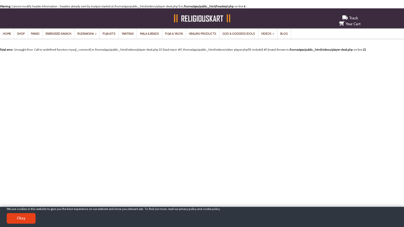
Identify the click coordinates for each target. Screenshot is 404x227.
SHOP (21, 34)
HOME (7, 34)
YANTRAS (128, 34)
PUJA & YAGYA (174, 34)
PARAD (35, 34)
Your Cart (353, 24)
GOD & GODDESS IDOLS (238, 34)
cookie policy (211, 209)
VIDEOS (266, 34)
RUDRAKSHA (85, 34)
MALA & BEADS (149, 34)
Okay (21, 218)
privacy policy (188, 209)
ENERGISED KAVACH (58, 34)
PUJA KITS (109, 34)
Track (353, 18)
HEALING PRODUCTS (202, 34)
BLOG (284, 34)
